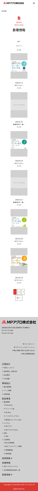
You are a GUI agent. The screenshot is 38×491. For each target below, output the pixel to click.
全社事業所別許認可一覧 (12, 470)
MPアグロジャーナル (11, 466)
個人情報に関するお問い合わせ (24, 350)
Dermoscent (8, 405)
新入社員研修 (9, 443)
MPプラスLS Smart (11, 430)
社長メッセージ (9, 367)
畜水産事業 (7, 387)
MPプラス (8, 426)
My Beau (8, 412)
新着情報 (6, 474)
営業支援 (7, 394)
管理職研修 (9, 450)
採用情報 (6, 458)
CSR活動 (7, 379)
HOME (4, 11)
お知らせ (19, 45)
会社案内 (7, 375)
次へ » (19, 298)
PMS (6, 436)
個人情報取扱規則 (29, 354)
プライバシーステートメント (25, 347)
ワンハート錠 (9, 409)
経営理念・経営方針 (10, 371)
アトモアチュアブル (12, 416)
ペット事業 (7, 390)
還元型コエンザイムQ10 (13, 420)
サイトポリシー (29, 344)
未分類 (19, 50)
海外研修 (8, 453)
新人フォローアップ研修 (13, 446)
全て (19, 41)
